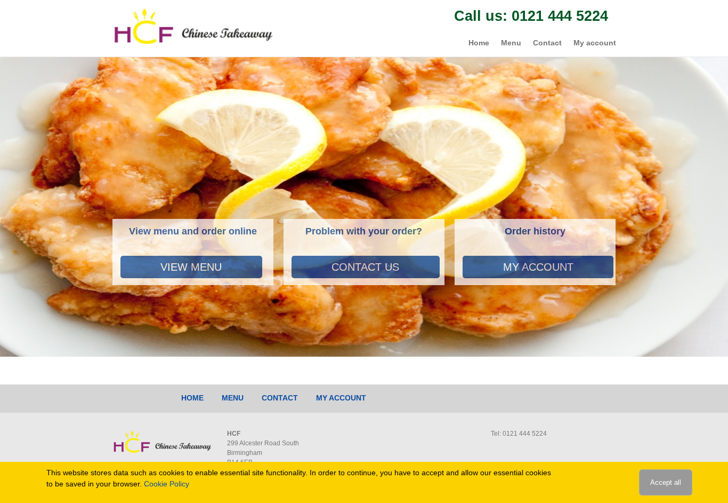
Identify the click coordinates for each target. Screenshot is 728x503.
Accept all (665, 482)
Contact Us (365, 267)
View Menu (191, 267)
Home (478, 42)
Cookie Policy (166, 484)
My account (594, 42)
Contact (547, 42)
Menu (511, 42)
